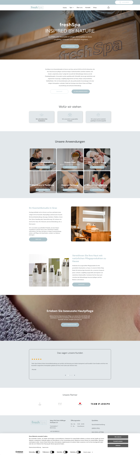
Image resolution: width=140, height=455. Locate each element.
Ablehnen (118, 445)
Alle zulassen (118, 437)
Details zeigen (87, 452)
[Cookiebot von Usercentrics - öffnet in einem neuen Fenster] (19, 452)
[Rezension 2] (69, 375)
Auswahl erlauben (118, 441)
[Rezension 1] (68, 375)
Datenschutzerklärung (35, 447)
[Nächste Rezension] (74, 375)
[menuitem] (64, 7)
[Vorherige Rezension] (65, 375)
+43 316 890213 (54, 431)
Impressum (45, 447)
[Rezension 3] (70, 375)
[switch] (52, 452)
